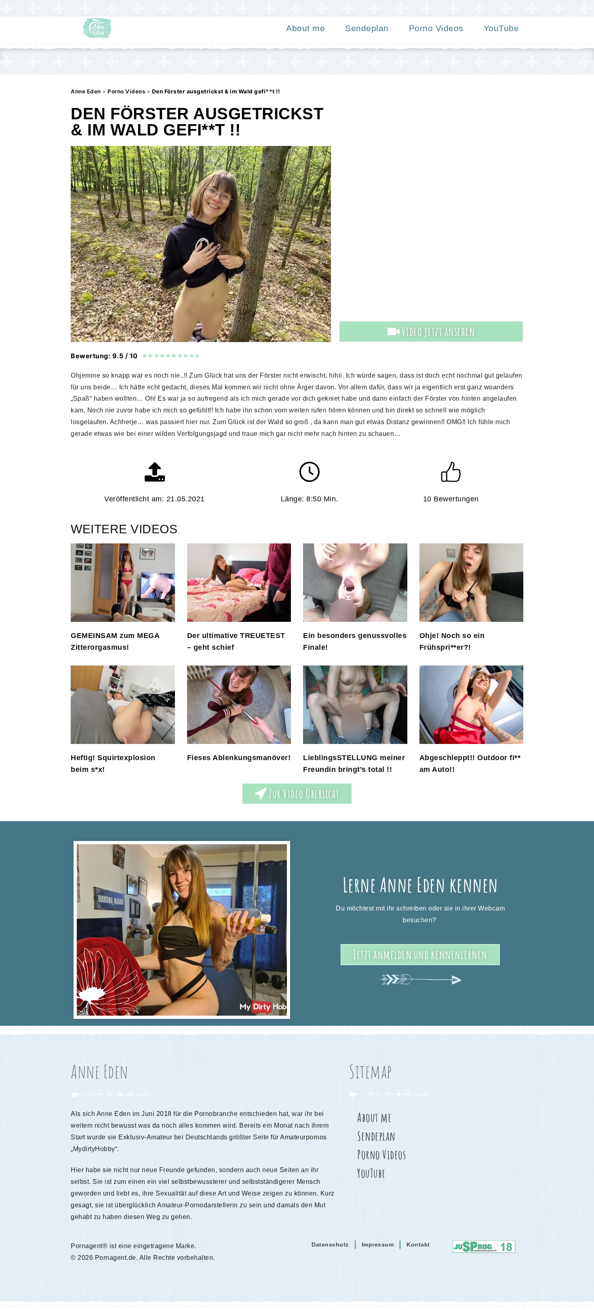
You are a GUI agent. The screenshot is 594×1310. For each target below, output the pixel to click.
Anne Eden (86, 91)
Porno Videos (436, 28)
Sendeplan (367, 28)
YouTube (501, 28)
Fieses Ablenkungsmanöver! (239, 758)
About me (305, 28)
